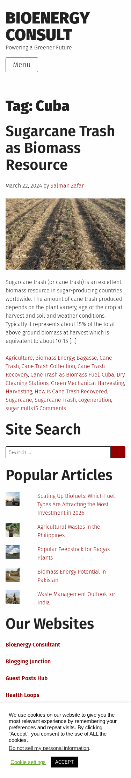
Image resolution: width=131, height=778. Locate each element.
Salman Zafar (67, 185)
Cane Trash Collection (48, 366)
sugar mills (19, 408)
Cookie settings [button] (28, 762)
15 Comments (49, 408)
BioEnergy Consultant (33, 644)
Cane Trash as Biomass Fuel (64, 374)
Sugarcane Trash (55, 400)
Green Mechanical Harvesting (87, 383)
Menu (22, 65)
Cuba (108, 374)
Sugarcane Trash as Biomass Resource (60, 148)
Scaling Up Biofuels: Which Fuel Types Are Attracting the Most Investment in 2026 (76, 504)
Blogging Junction (28, 661)
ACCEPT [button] (64, 762)
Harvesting (19, 391)
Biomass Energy (54, 357)
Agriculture (19, 357)
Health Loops (22, 695)
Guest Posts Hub (27, 678)
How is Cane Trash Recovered (71, 391)
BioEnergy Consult (48, 26)
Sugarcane (19, 400)
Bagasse (87, 357)
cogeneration (94, 400)
